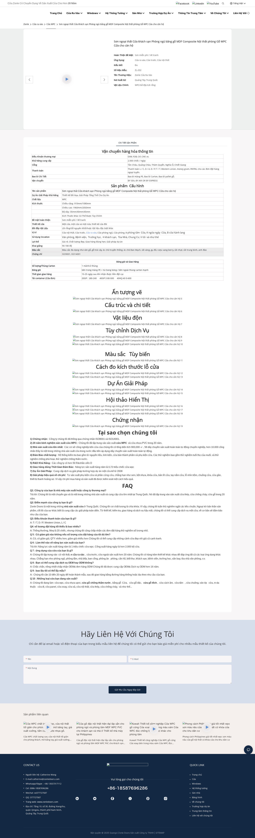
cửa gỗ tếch (150, 583)
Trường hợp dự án (201, 806)
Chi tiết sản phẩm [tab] (127, 142)
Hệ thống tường (199, 788)
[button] (249, 13)
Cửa (194, 779)
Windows (196, 783)
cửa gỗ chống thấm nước (96, 583)
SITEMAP (160, 833)
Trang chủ (197, 774)
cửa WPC (122, 443)
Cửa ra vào (37, 24)
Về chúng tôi (198, 801)
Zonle (26, 24)
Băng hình (197, 797)
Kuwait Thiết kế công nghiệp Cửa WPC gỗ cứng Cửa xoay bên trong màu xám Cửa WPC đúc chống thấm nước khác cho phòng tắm (152, 742)
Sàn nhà (196, 792)
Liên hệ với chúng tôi (202, 815)
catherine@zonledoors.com (45, 779)
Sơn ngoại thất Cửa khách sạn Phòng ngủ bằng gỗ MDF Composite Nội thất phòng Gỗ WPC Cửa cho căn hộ (111, 24)
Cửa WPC (50, 24)
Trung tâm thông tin (202, 811)
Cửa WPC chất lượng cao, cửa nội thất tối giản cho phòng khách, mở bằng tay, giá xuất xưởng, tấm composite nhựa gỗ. (46, 738)
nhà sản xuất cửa (74, 506)
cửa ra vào (78, 554)
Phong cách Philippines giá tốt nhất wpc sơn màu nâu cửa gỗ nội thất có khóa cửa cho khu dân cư (207, 738)
